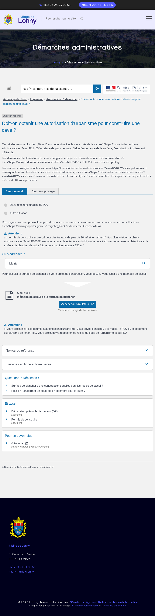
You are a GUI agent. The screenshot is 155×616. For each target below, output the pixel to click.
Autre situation (17, 213)
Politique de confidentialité (118, 602)
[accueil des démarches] (9, 88)
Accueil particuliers (15, 99)
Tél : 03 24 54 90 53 (57, 5)
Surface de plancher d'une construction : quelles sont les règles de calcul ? (57, 385)
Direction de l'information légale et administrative (29, 467)
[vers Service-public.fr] (126, 89)
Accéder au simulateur (76, 304)
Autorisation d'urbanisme (62, 99)
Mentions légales (83, 602)
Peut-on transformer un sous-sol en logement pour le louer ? (48, 390)
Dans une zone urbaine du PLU (28, 204)
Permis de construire (24, 419)
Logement (36, 99)
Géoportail (18, 443)
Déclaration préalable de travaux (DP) (34, 411)
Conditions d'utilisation (114, 606)
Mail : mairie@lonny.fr (22, 571)
